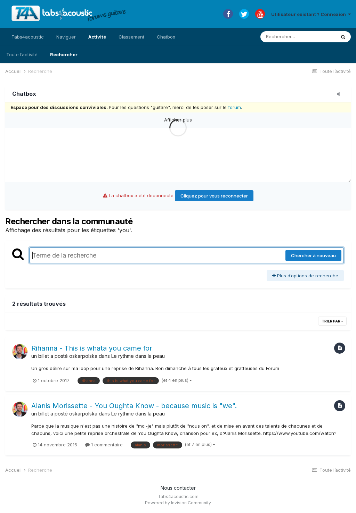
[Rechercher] (343, 36)
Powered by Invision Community (178, 502)
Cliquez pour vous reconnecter (214, 196)
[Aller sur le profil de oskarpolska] (19, 351)
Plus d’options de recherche (307, 275)
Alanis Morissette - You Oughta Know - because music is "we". (134, 406)
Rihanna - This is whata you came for (91, 348)
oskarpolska (83, 356)
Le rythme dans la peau (138, 356)
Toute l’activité (22, 54)
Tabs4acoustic (27, 37)
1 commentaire (106, 444)
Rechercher (64, 54)
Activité (97, 37)
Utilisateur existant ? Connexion (309, 14)
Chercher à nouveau (313, 255)
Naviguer (66, 37)
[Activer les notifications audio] (340, 94)
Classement (131, 37)
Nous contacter (178, 488)
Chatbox (166, 37)
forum (234, 107)
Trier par (331, 321)
